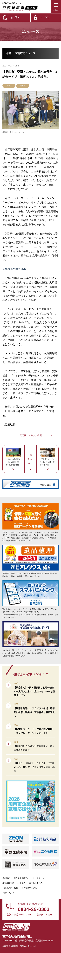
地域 (9, 85)
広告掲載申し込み (29, 888)
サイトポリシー (39, 878)
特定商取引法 (8, 883)
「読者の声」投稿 (10, 888)
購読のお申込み (35, 883)
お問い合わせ (8, 893)
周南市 (22, 85)
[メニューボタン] (56, 6)
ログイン (45, 17)
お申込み (15, 17)
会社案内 (6, 878)
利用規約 (21, 883)
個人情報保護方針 (21, 878)
